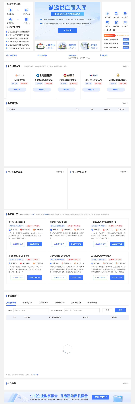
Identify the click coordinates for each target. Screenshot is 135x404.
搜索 (120, 310)
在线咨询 (125, 39)
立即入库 (35, 374)
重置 (107, 310)
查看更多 (126, 383)
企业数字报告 (35, 244)
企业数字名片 (18, 244)
